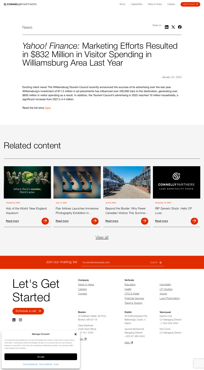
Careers (171, 4)
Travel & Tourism (133, 303)
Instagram (21, 320)
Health (128, 289)
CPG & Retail (132, 294)
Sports (163, 294)
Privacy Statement (45, 364)
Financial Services (134, 298)
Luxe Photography (170, 298)
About (122, 4)
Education (130, 284)
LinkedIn (14, 320)
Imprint (56, 364)
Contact (82, 294)
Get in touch (189, 4)
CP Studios (166, 289)
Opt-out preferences (30, 364)
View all (102, 237)
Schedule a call (26, 311)
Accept (40, 356)
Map (81, 339)
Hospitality (165, 284)
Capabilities (136, 4)
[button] (75, 334)
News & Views (155, 4)
